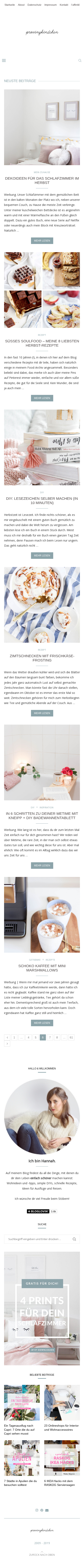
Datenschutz (34, 4)
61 (71, 1037)
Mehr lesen (42, 240)
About (21, 4)
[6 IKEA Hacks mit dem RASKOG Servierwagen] (62, 1458)
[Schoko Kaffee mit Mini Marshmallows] (42, 915)
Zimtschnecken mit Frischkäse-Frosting (42, 658)
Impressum (50, 4)
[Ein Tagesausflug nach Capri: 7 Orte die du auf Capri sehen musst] (22, 1402)
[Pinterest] (41, 1510)
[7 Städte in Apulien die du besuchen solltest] (22, 1458)
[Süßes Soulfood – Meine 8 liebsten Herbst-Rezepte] (42, 290)
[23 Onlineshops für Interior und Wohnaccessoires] (62, 1402)
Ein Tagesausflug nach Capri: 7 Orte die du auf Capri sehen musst (19, 1429)
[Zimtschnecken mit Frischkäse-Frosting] (42, 605)
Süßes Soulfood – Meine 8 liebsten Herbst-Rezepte (42, 343)
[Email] (47, 1510)
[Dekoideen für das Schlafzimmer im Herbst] (42, 127)
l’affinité (75, 4)
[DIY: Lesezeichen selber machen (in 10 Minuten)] (42, 447)
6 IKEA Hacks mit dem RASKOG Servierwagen (59, 1483)
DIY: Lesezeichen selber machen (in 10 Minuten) (42, 501)
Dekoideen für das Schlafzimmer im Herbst (42, 180)
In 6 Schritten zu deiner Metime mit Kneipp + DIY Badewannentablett (42, 816)
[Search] (80, 60)
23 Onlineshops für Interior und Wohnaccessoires (61, 1427)
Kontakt (64, 4)
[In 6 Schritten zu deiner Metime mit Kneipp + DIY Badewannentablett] (42, 762)
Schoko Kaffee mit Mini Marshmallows (42, 968)
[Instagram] (36, 1510)
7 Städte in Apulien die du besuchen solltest (20, 1483)
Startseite (9, 4)
